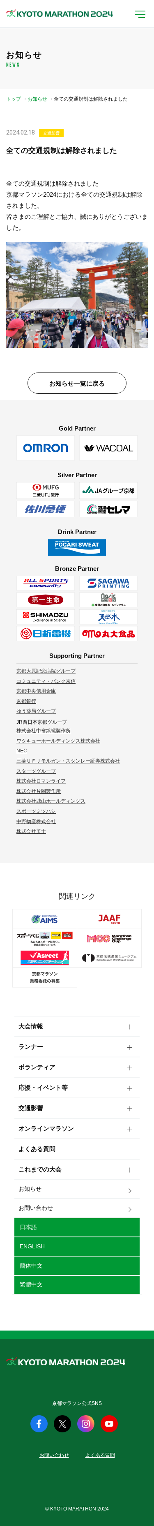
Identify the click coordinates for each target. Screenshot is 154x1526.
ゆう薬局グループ (36, 711)
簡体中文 (31, 1265)
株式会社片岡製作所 (38, 791)
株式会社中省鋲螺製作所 (43, 731)
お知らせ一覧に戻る (77, 383)
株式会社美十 (31, 831)
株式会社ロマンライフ (41, 781)
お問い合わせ (35, 1208)
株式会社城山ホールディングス (50, 801)
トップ (13, 99)
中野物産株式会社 (36, 821)
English (32, 1246)
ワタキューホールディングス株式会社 (58, 741)
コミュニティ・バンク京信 (46, 681)
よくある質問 (36, 1148)
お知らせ (37, 99)
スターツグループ (36, 771)
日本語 (28, 1227)
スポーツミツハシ (36, 811)
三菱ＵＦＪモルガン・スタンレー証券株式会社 (68, 761)
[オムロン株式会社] (45, 447)
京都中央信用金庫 (36, 691)
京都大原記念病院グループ (46, 671)
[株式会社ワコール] (108, 447)
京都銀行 (26, 701)
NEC (21, 751)
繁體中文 (31, 1284)
